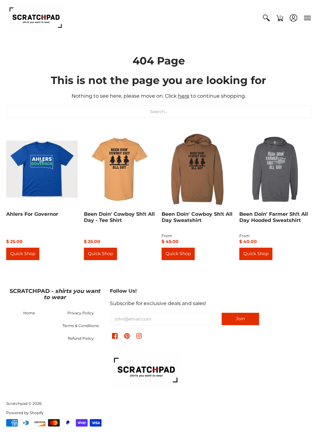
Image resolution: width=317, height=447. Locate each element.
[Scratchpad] (35, 18)
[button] (266, 18)
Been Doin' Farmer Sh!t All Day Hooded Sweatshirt (273, 217)
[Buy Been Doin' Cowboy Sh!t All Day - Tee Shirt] (119, 169)
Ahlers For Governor (32, 214)
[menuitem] (266, 18)
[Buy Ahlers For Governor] (42, 169)
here (183, 96)
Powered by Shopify (25, 412)
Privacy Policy (80, 313)
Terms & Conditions (81, 325)
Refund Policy (81, 338)
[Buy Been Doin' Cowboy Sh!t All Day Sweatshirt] (197, 169)
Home (29, 313)
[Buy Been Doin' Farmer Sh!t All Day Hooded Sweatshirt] (275, 169)
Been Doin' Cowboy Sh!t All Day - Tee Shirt (119, 217)
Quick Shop (22, 253)
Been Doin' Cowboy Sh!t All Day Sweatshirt (197, 217)
